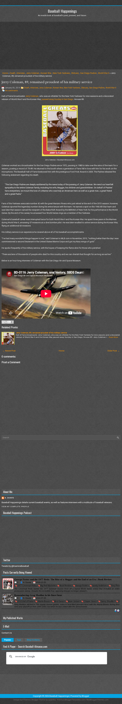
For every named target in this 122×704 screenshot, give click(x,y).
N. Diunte (9, 498)
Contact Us (7, 633)
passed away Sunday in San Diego (57, 99)
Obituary (75, 73)
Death (12, 73)
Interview (21, 73)
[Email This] (3, 322)
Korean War (46, 73)
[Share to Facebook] (12, 322)
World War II (103, 73)
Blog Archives (33, 640)
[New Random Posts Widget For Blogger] (117, 611)
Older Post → (113, 351)
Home (5, 73)
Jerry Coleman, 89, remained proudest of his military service (47, 82)
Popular (7, 640)
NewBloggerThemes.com (97, 700)
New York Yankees (61, 73)
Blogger (85, 696)
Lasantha (52, 700)
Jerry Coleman (32, 73)
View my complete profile (15, 506)
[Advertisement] (61, 45)
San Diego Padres (88, 73)
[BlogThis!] (6, 322)
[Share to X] (9, 322)
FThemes (26, 700)
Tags (19, 640)
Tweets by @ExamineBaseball (15, 566)
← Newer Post (9, 351)
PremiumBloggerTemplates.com (71, 700)
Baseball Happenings (62, 11)
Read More (113, 337)
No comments (11, 90)
